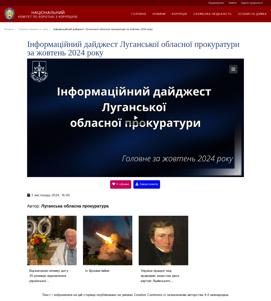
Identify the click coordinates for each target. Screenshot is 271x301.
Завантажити (148, 184)
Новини (159, 14)
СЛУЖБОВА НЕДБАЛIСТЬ (212, 14)
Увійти (232, 3)
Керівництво (216, 3)
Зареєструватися (252, 3)
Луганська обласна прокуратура (75, 206)
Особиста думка (252, 14)
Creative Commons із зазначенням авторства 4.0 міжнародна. (181, 295)
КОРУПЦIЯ (179, 14)
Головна (138, 14)
